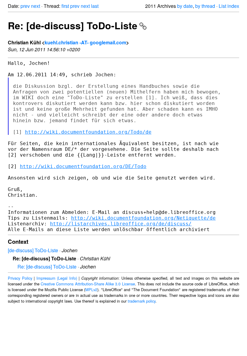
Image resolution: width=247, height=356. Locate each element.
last (94, 5)
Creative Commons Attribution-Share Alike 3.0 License (88, 284)
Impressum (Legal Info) (56, 278)
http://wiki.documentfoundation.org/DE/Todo (83, 166)
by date (185, 5)
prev (25, 5)
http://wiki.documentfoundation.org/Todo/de (88, 132)
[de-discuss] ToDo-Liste (33, 250)
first (65, 5)
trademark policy (141, 301)
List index (229, 5)
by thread (205, 5)
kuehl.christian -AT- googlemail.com (85, 42)
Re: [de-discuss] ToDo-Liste (72, 25)
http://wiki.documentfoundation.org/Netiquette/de (143, 218)
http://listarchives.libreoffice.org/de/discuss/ (121, 224)
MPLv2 (91, 289)
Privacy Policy (20, 278)
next (35, 5)
